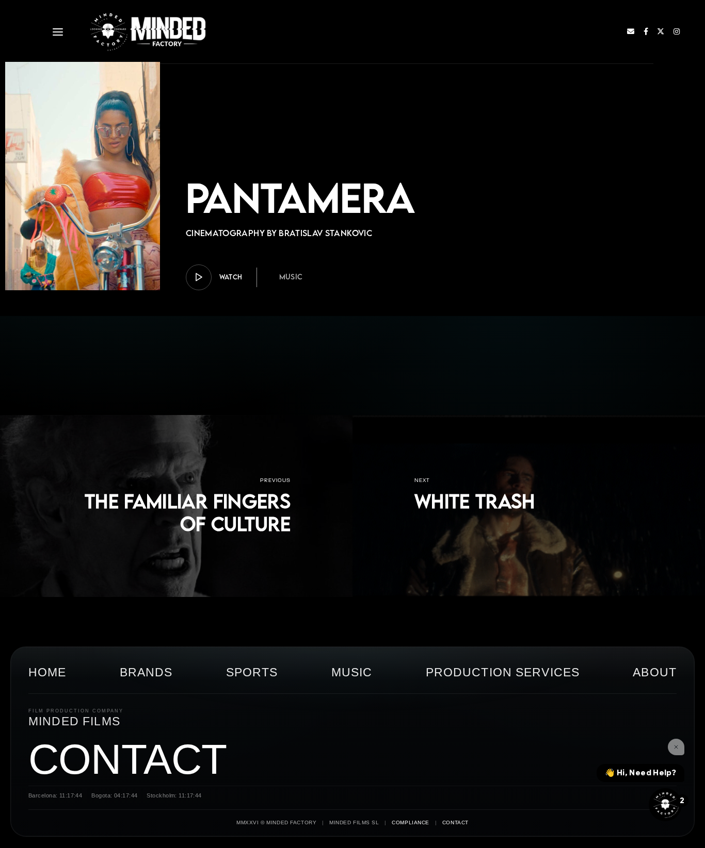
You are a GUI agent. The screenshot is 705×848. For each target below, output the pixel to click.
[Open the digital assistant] (665, 804)
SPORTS (252, 672)
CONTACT (127, 759)
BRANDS (146, 672)
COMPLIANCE (410, 822)
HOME (47, 672)
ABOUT (655, 672)
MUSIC (352, 672)
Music (291, 276)
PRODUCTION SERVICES (503, 672)
